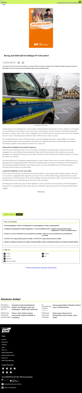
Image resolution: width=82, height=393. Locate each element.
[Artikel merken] (23, 62)
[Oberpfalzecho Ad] (69, 3)
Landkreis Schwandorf (9, 214)
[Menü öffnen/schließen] (80, 2)
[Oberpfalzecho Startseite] (4, 4)
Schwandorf (19, 214)
